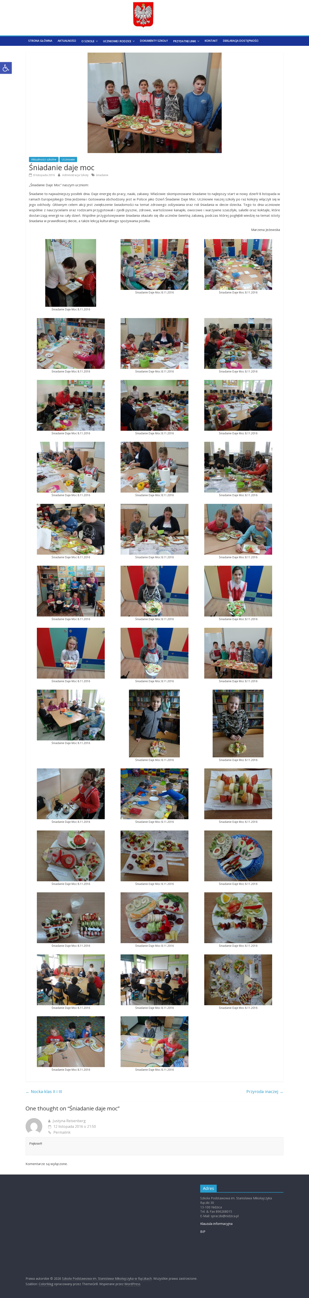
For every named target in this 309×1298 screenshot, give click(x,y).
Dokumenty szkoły (154, 41)
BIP (202, 1231)
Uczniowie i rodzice (117, 41)
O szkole (87, 41)
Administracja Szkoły (75, 175)
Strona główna (40, 41)
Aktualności (67, 41)
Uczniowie (68, 159)
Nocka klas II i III (44, 1091)
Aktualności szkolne (43, 159)
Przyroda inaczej (264, 1091)
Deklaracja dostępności (240, 41)
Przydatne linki (184, 41)
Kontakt (211, 41)
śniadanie (102, 175)
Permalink (62, 1132)
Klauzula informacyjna (216, 1223)
